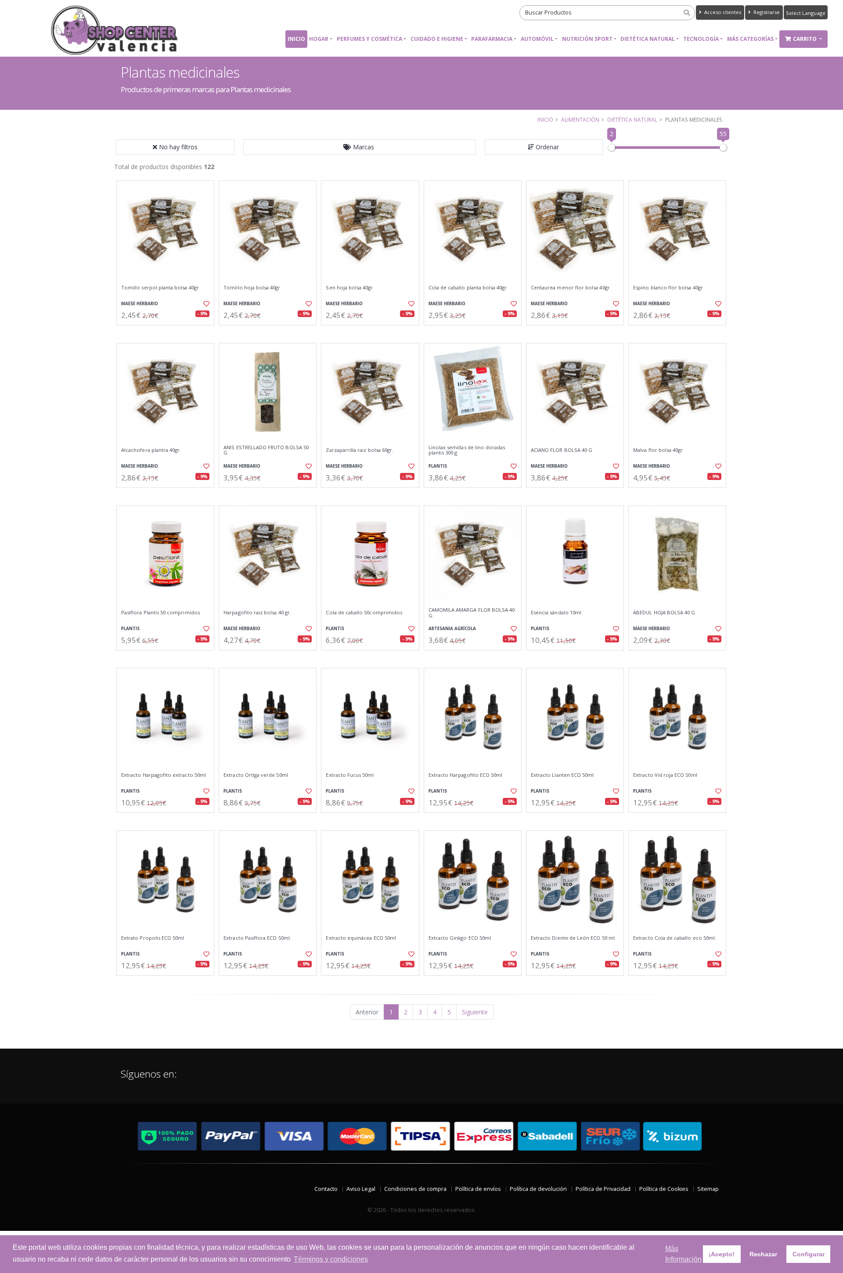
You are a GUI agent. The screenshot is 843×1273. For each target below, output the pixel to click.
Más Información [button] (683, 1254)
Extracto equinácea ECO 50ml (361, 938)
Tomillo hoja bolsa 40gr (251, 287)
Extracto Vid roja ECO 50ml (665, 775)
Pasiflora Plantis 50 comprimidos (160, 612)
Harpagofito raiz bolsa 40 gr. (257, 612)
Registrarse (766, 12)
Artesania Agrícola (452, 628)
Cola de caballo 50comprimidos (364, 612)
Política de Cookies (663, 1189)
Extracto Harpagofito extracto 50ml (163, 775)
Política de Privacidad (603, 1189)
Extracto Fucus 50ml (350, 775)
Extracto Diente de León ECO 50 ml (573, 938)
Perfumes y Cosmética (369, 39)
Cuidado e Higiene (437, 39)
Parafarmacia (491, 39)
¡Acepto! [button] (722, 1254)
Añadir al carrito (168, 332)
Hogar (318, 39)
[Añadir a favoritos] (205, 304)
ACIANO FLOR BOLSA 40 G (561, 450)
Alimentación (580, 119)
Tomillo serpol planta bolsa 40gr (160, 287)
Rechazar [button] (763, 1254)
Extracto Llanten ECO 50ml (562, 775)
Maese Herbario (139, 304)
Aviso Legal (360, 1189)
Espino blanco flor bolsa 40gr (668, 287)
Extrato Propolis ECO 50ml (152, 938)
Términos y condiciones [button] (331, 1259)
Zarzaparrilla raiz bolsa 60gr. (359, 450)
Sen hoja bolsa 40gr (349, 287)
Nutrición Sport (587, 39)
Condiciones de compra (415, 1189)
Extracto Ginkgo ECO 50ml (460, 938)
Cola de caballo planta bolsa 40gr (468, 287)
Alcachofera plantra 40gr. (151, 450)
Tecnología (701, 39)
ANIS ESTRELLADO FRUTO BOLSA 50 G (266, 450)
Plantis (438, 466)
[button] (359, 147)
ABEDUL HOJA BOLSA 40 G (664, 612)
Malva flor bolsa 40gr (658, 450)
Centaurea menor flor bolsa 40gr (570, 287)
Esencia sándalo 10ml (556, 612)
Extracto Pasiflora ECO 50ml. (257, 938)
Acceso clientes (722, 12)
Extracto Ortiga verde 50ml (255, 775)
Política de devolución (538, 1189)
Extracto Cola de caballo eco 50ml (674, 938)
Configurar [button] (809, 1254)
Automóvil (537, 39)
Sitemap (708, 1189)
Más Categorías (750, 39)
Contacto (326, 1189)
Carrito (805, 39)
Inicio (296, 39)
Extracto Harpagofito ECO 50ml (466, 775)
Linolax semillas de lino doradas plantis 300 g (467, 450)
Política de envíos (478, 1189)
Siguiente (475, 1012)
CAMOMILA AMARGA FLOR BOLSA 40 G (472, 612)
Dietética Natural (647, 39)
